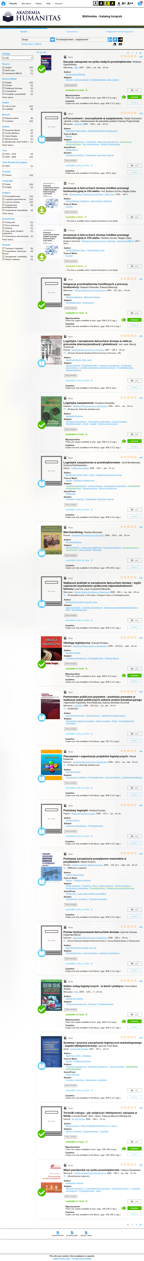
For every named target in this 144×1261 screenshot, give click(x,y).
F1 (123, 3)
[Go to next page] (136, 53)
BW (101, 3)
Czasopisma (71, 31)
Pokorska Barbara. (74, 297)
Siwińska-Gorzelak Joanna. (114, 715)
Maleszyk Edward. (92, 297)
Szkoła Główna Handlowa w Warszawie (91, 592)
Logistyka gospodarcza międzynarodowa (97, 368)
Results (13, 3)
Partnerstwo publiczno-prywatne (80, 721)
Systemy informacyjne (110, 144)
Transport (92, 1004)
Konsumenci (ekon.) (121, 1188)
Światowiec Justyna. (75, 1183)
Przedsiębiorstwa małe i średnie (105, 80)
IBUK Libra (110, 194)
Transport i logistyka (75, 155)
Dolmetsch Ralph (76, 131)
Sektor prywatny (103, 721)
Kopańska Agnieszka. (75, 715)
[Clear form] (114, 44)
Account (58, 3)
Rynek (85, 424)
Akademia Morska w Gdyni (83, 813)
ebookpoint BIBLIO (125, 241)
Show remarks (70, 85)
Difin (76, 67)
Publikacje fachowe (82, 880)
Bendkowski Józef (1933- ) (80, 475)
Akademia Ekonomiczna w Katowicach (90, 406)
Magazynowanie (90, 488)
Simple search (27, 44)
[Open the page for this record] (52, 64)
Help (48, 3)
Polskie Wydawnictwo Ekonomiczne (90, 290)
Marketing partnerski (75, 1188)
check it (134, 103)
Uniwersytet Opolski (79, 1049)
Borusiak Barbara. (74, 542)
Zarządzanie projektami (76, 777)
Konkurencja (88, 302)
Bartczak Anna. (93, 715)
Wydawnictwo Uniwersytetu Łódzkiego (86, 194)
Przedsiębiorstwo (73, 302)
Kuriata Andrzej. (73, 820)
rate (141, 56)
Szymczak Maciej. (79, 360)
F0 (119, 3)
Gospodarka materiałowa (99, 421)
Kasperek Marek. (73, 772)
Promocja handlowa (112, 547)
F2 (130, 3)
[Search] (120, 39)
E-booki (69, 206)
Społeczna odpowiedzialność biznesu (120, 607)
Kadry (98, 1191)
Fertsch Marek (75, 875)
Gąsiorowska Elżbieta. (76, 74)
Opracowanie (72, 150)
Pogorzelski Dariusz (102, 131)
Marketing (97, 550)
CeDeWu (78, 124)
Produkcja (86, 886)
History (39, 3)
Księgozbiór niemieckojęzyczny (120, 31)
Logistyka (104, 1131)
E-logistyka (91, 142)
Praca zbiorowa (73, 1074)
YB (106, 3)
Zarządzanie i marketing (76, 899)
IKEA (68, 610)
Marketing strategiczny (98, 1066)
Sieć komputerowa (91, 144)
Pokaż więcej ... (8, 97)
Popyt (95, 886)
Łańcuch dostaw (82, 80)
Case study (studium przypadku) (91, 894)
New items (26, 3)
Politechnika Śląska (80, 468)
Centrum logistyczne (108, 488)
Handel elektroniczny (75, 142)
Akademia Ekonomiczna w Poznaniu (88, 350)
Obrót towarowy (106, 886)
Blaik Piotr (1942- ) (78, 1056)
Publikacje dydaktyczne (84, 480)
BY (112, 3)
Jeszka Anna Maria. (74, 998)
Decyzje (69, 80)
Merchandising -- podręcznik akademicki (84, 547)
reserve (134, 97)
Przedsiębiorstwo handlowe (98, 1188)
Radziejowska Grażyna (109, 475)
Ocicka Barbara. (77, 201)
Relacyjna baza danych (107, 142)
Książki (23, 31)
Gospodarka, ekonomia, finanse (99, 155)
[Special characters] (120, 44)
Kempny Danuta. (73, 653)
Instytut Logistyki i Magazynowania (87, 865)
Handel (93, 424)
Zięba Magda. (101, 201)
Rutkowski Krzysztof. (82, 602)
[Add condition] (115, 39)
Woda (114, 721)
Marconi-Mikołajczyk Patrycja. (99, 1126)
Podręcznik (71, 494)
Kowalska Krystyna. (74, 416)
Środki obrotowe (73, 886)
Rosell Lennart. (73, 1126)
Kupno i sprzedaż (73, 1131)
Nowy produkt (85, 550)
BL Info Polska (78, 1119)
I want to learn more (61, 1258)
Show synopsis (71, 212)
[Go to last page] (140, 53)
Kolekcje (37, 44)
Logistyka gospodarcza (109, 365)
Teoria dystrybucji (122, 886)
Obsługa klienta (112, 658)
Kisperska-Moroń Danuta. (81, 948)
